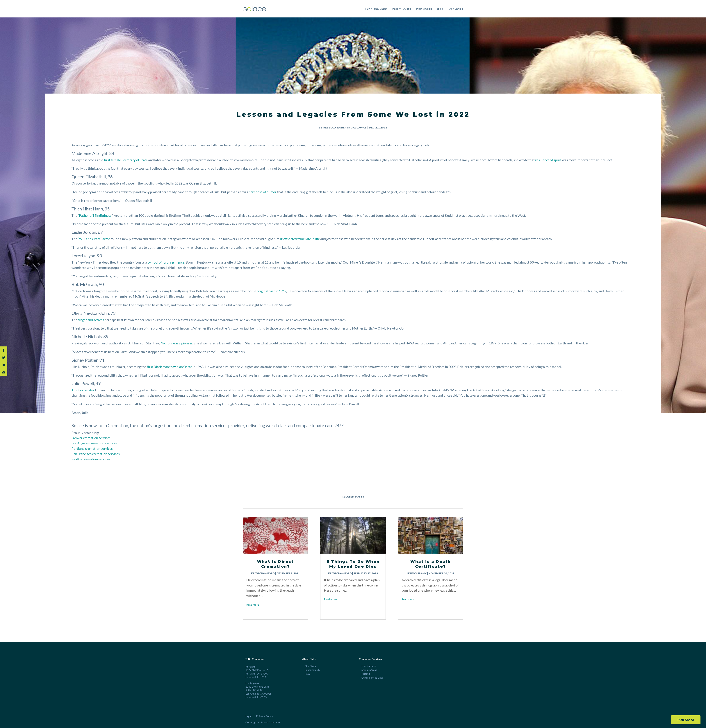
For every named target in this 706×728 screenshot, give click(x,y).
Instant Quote (401, 8)
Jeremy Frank (417, 573)
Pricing (365, 673)
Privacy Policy (264, 716)
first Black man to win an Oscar (169, 367)
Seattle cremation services (91, 459)
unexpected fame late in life (300, 239)
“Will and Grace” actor (94, 239)
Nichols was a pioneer (176, 343)
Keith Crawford (262, 573)
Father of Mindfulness (95, 215)
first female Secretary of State (126, 160)
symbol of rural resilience (166, 262)
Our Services (368, 666)
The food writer (83, 390)
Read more (252, 604)
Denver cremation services (91, 438)
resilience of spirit (548, 160)
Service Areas (369, 669)
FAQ (307, 673)
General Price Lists (372, 677)
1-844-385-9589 (376, 8)
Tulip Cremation (113, 425)
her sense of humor (263, 192)
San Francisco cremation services (96, 454)
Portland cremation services (92, 448)
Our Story (310, 666)
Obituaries (455, 8)
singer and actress (91, 320)
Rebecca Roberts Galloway (345, 127)
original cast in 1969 (271, 291)
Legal (248, 716)
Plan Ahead (424, 8)
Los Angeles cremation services (94, 443)
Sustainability (312, 669)
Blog (440, 8)
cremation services (209, 425)
